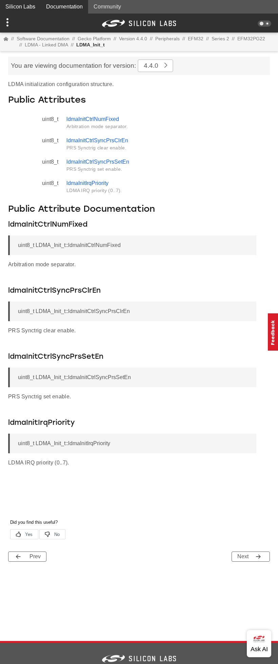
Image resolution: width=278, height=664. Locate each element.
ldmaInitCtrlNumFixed (92, 119)
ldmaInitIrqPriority (87, 183)
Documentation (64, 6)
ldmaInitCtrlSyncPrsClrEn (97, 140)
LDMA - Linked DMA (46, 44)
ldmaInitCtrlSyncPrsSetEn (97, 162)
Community (107, 6)
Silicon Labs (20, 6)
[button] (21, 23)
